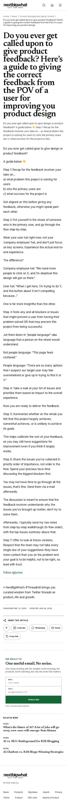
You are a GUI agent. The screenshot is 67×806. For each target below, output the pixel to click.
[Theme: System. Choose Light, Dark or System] (52, 5)
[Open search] (43, 5)
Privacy (58, 792)
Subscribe (33, 699)
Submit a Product (51, 797)
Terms (6, 797)
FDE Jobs (32, 797)
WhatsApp (40, 628)
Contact (18, 797)
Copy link (13, 636)
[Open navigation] (60, 5)
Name (10, 679)
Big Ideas (32, 792)
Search (46, 792)
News (14, 16)
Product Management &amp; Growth (37, 16)
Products (18, 792)
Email (57, 628)
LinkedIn (20, 628)
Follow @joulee (13, 572)
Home (6, 16)
